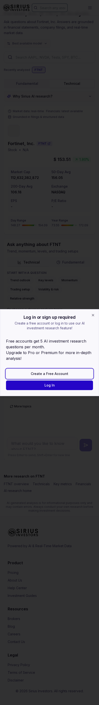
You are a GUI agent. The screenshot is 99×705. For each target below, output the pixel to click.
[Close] (93, 315)
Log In (49, 385)
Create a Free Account (49, 374)
